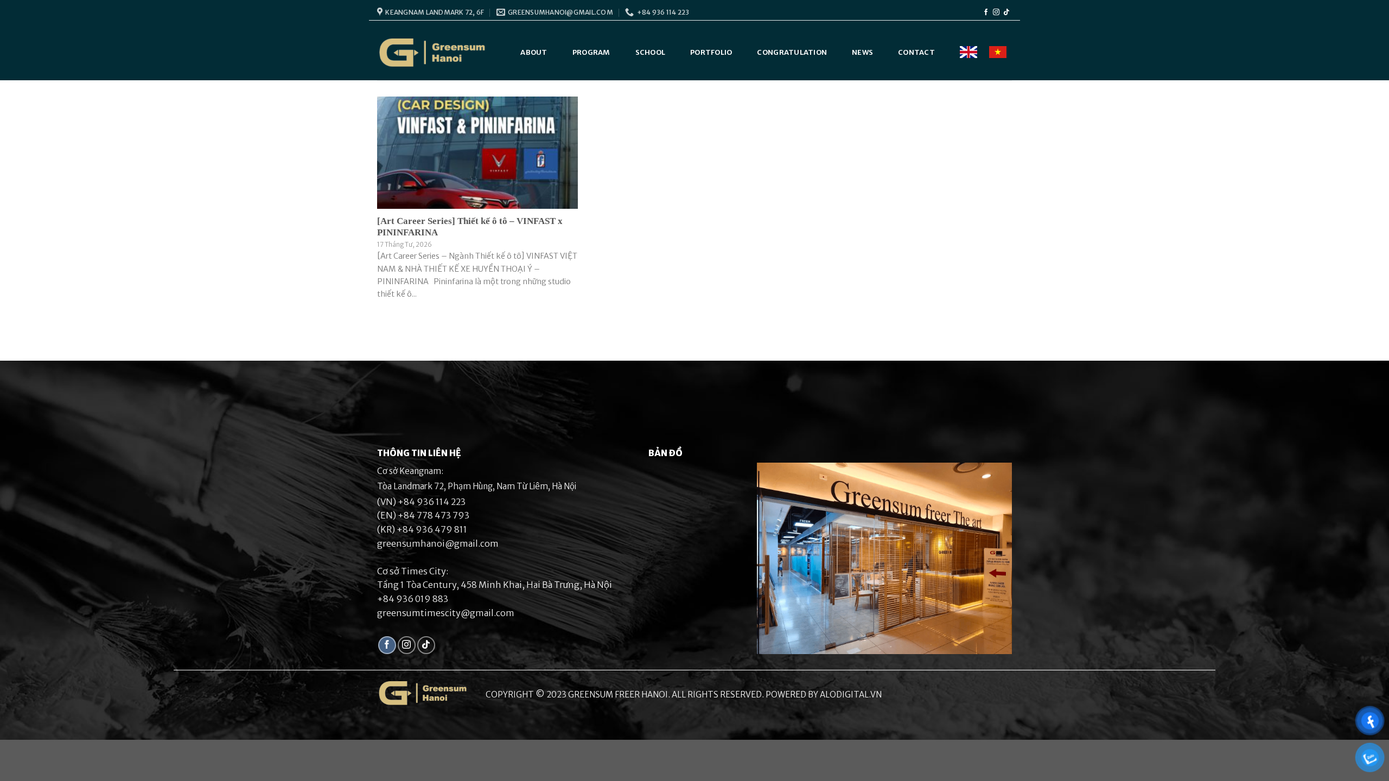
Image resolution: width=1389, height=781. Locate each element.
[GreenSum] (432, 52)
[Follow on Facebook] (986, 12)
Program (591, 52)
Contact (916, 52)
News (862, 52)
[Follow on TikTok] (1006, 12)
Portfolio (711, 52)
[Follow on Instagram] (996, 12)
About (533, 52)
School (650, 52)
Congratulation (792, 52)
